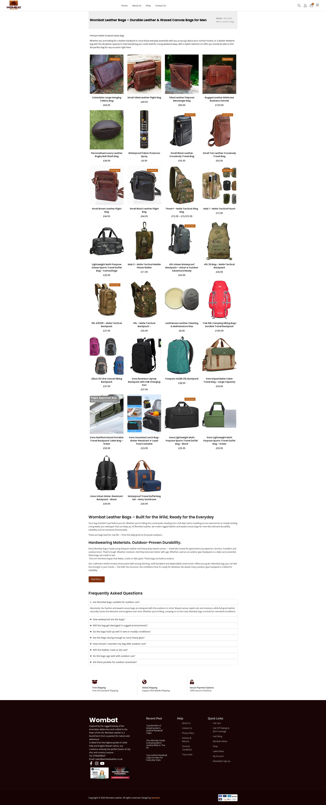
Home (124, 5)
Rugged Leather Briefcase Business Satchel (219, 99)
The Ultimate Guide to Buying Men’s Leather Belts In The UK (155, 744)
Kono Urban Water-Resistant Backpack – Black (106, 498)
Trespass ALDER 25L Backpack (182, 378)
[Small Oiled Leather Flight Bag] (144, 74)
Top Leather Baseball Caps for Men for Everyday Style (156, 758)
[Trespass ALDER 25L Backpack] (182, 355)
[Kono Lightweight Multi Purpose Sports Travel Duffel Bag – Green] (219, 414)
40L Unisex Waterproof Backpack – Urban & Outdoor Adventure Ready (181, 267)
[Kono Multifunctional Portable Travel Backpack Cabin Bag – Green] (107, 414)
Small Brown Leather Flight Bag (106, 210)
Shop (148, 5)
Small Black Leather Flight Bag (144, 210)
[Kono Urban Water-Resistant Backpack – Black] (107, 473)
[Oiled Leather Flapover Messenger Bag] (182, 74)
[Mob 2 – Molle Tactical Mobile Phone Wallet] (144, 241)
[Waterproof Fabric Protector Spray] (144, 129)
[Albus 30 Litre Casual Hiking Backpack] (107, 355)
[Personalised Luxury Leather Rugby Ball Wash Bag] (107, 129)
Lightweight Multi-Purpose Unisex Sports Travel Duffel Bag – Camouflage (107, 267)
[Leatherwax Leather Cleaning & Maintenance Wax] (182, 299)
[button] (311, 5)
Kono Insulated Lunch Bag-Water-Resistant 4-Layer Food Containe (144, 440)
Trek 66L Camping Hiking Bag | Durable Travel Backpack (219, 325)
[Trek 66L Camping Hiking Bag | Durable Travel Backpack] (219, 299)
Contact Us (160, 5)
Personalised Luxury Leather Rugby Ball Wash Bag (106, 155)
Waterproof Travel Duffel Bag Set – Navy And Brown (144, 498)
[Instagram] (97, 763)
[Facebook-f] (91, 763)
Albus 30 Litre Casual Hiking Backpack (106, 380)
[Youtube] (102, 763)
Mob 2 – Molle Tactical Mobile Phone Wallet (144, 266)
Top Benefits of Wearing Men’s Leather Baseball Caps (154, 729)
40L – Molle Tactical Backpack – (144, 325)
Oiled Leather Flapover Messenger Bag (181, 99)
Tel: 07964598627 (97, 755)
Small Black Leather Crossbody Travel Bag (181, 155)
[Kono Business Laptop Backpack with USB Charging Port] (144, 355)
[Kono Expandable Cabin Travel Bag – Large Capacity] (219, 355)
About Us (136, 5)
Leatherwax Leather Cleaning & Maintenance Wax (181, 325)
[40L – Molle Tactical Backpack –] (144, 299)
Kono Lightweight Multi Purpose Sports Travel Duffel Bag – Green (219, 440)
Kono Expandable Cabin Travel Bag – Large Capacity (219, 380)
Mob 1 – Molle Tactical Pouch (219, 208)
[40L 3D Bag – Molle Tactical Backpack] (219, 241)
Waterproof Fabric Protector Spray (144, 155)
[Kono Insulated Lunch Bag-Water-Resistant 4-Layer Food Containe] (144, 414)
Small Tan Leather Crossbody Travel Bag (219, 155)
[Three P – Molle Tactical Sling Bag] (182, 185)
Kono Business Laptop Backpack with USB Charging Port (144, 382)
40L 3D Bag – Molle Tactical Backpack (219, 266)
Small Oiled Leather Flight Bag (144, 97)
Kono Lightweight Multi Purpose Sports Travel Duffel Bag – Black (182, 440)
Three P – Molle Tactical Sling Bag (182, 210)
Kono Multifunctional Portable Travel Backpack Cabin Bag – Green (106, 440)
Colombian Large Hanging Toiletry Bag (106, 99)
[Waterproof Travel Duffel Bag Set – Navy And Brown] (144, 473)
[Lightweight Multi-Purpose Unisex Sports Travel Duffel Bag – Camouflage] (107, 241)
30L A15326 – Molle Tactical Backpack (106, 325)
